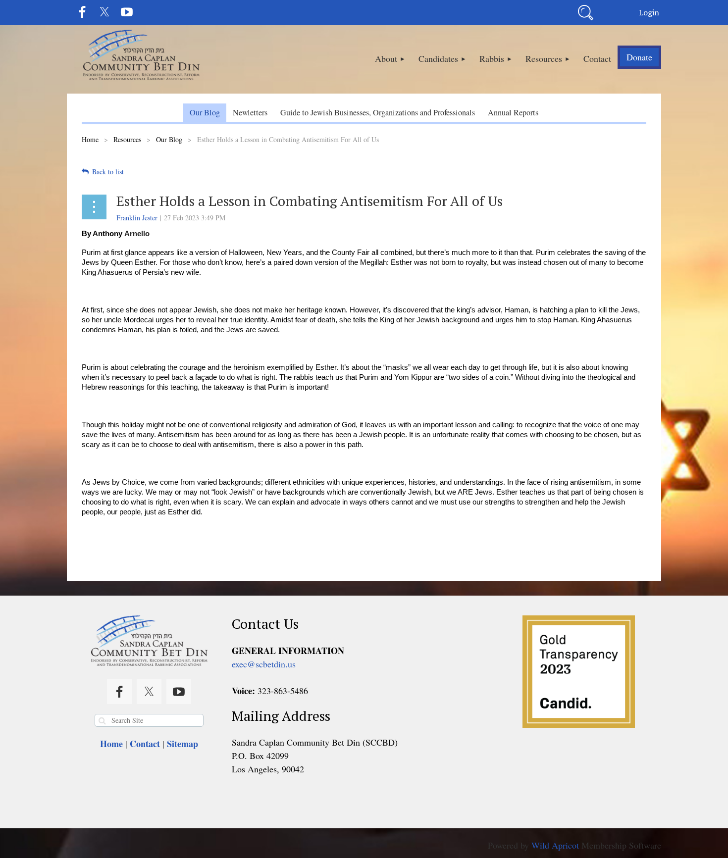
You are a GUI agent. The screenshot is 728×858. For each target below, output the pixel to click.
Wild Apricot (555, 845)
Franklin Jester (136, 217)
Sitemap (182, 743)
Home (90, 139)
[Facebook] (82, 12)
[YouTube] (127, 12)
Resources (127, 139)
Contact (145, 743)
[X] (104, 12)
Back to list (108, 171)
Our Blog (169, 139)
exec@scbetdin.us (264, 664)
